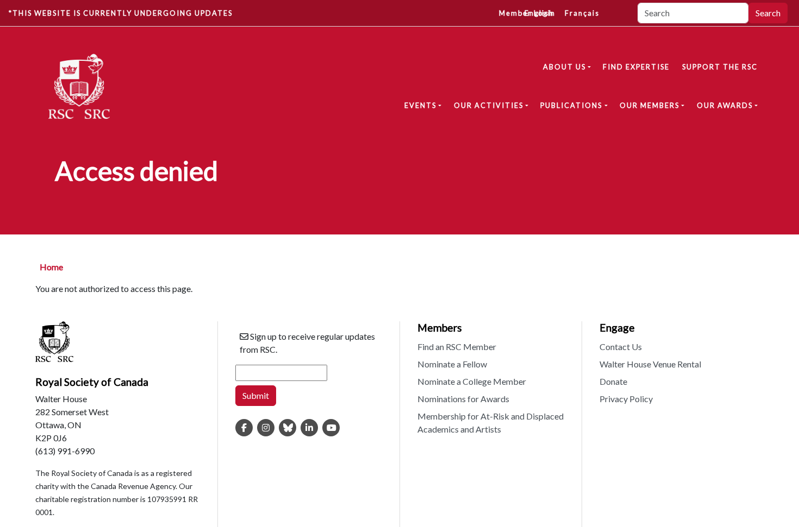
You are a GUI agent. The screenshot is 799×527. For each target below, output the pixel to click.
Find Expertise (636, 66)
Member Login (527, 13)
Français (582, 13)
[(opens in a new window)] (244, 427)
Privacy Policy (626, 398)
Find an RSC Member (456, 346)
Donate (613, 381)
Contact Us (621, 346)
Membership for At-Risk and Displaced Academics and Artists (490, 422)
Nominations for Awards (463, 398)
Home (51, 267)
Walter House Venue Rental (650, 364)
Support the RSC (720, 66)
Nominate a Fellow (452, 364)
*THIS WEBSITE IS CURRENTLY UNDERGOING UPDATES (121, 13)
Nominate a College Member (471, 381)
